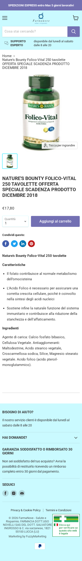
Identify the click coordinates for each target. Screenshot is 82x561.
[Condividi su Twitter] (14, 243)
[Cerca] (73, 31)
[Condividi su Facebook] (5, 243)
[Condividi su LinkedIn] (22, 243)
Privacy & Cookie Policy (26, 510)
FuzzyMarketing (36, 536)
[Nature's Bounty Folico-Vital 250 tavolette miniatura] (10, 161)
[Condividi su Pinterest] (31, 243)
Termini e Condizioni (58, 510)
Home (7, 56)
